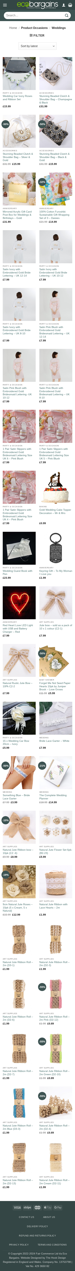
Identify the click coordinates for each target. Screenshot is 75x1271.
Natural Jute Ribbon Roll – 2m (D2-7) (18, 1073)
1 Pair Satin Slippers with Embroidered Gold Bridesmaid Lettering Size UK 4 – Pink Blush (17, 515)
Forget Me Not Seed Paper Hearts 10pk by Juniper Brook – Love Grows (54, 686)
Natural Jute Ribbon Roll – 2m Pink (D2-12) (54, 1018)
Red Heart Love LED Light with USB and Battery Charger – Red (18, 628)
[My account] (64, 5)
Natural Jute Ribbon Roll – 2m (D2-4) (54, 1127)
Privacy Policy (19, 1245)
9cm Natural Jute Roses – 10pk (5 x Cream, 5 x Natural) (18, 907)
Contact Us (26, 1217)
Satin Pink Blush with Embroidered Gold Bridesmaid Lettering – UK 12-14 (54, 332)
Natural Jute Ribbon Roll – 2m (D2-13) (18, 1182)
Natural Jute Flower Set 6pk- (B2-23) (55, 851)
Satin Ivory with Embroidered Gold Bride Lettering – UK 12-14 (17, 272)
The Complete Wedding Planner (53, 797)
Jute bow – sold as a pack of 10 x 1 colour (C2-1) (55, 627)
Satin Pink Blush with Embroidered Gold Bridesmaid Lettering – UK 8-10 (54, 393)
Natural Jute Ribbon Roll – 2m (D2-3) (54, 964)
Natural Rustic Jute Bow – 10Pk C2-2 (17, 685)
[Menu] (5, 5)
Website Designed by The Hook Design (43, 1257)
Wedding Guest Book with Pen (17, 573)
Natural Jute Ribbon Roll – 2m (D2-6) (18, 1018)
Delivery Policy (37, 1226)
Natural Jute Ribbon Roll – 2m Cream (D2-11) (54, 1182)
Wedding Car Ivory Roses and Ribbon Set (17, 98)
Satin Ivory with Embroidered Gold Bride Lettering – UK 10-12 (53, 272)
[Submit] (66, 15)
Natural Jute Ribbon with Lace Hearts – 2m (53, 906)
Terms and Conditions (52, 1245)
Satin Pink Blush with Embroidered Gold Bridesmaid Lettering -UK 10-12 (17, 393)
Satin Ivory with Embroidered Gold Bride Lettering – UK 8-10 (17, 330)
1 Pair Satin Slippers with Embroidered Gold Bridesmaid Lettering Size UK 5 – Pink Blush (54, 454)
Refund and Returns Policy (37, 1235)
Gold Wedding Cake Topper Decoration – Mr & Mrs (55, 512)
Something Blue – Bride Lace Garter (16, 797)
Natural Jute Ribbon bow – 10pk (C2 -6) (18, 851)
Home (13, 27)
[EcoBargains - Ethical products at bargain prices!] (37, 5)
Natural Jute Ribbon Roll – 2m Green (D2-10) (54, 1073)
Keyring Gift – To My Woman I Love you (55, 573)
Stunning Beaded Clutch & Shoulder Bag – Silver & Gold (18, 157)
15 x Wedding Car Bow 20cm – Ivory (16, 743)
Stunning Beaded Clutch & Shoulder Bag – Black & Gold (54, 157)
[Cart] (70, 5)
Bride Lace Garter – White (54, 741)
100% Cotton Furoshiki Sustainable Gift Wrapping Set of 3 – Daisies (54, 214)
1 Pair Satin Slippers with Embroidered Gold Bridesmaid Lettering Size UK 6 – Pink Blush (17, 454)
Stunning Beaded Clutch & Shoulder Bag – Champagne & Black (55, 99)
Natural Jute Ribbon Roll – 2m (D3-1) (18, 964)
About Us (49, 1217)
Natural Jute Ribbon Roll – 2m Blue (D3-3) (18, 1127)
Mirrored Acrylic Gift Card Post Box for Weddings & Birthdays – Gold (17, 214)
